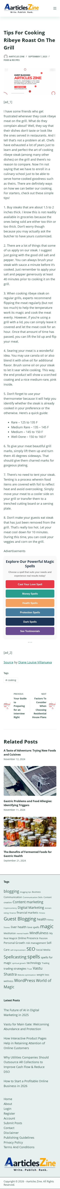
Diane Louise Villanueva (35, 662)
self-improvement (18, 950)
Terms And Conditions (19, 1147)
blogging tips (25, 892)
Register (9, 1113)
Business (36, 891)
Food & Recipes (12, 60)
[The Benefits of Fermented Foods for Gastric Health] (30, 832)
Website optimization (27, 975)
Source (8, 662)
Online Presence (28, 938)
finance (13, 913)
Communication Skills (33, 897)
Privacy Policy (13, 1142)
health (41, 919)
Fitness (42, 913)
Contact (9, 1128)
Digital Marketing (31, 907)
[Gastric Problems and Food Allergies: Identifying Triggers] (30, 781)
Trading (45, 963)
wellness (8, 981)
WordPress (24, 980)
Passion (43, 938)
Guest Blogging (20, 918)
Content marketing (28, 902)
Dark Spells (30, 621)
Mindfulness (39, 933)
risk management (36, 943)
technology (34, 963)
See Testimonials (30, 631)
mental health (23, 933)
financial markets (27, 912)
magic (47, 926)
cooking (11, 680)
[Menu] (54, 8)
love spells (33, 927)
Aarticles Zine (34, 1181)
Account (9, 1118)
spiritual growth (19, 963)
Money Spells (30, 593)
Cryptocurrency (10, 908)
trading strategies (15, 968)
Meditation (10, 933)
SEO (30, 949)
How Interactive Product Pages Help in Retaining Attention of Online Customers (25, 1043)
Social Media (43, 949)
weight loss (43, 974)
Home (8, 1099)
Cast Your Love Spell (30, 584)
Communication (13, 897)
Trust (29, 968)
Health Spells (30, 603)
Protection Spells (30, 612)
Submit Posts (13, 1123)
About (8, 1104)
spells (33, 956)
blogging (11, 891)
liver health (18, 927)
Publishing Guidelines (19, 1138)
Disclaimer (11, 1133)
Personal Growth (14, 943)
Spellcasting (15, 957)
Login (7, 1109)
